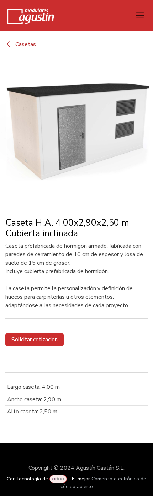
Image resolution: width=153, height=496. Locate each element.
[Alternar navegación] (140, 15)
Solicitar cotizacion (34, 339)
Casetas (25, 44)
